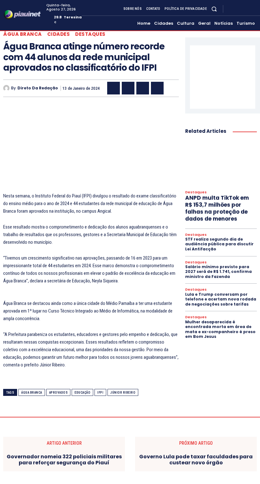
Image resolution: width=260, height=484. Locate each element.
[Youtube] (253, 9)
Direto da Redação (37, 88)
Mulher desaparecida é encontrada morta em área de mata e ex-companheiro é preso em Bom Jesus (220, 329)
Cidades (58, 34)
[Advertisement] (91, 147)
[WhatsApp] (157, 88)
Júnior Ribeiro (122, 392)
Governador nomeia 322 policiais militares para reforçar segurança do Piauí (64, 460)
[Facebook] (230, 9)
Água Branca (22, 34)
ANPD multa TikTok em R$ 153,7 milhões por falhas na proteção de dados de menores (217, 208)
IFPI (100, 392)
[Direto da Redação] (7, 88)
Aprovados (58, 392)
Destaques (90, 34)
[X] (245, 9)
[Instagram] (238, 9)
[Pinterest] (142, 88)
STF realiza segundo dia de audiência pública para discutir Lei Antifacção (219, 244)
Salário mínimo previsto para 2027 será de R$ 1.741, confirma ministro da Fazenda (218, 271)
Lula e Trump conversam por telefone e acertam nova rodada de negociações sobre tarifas (220, 299)
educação (82, 392)
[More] (172, 88)
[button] (214, 9)
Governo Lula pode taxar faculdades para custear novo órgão (196, 460)
